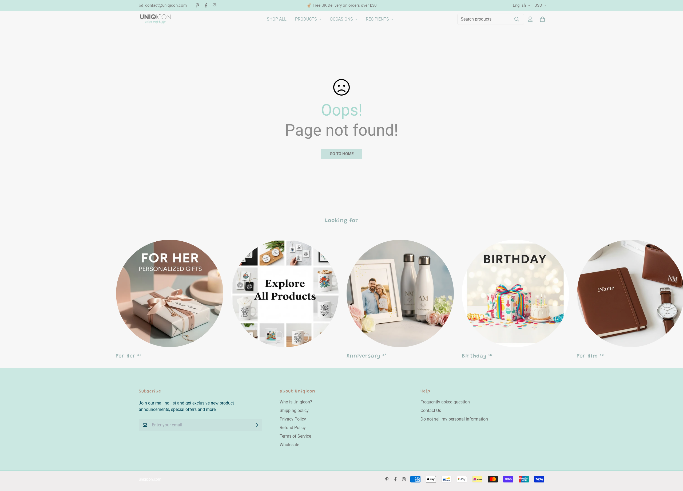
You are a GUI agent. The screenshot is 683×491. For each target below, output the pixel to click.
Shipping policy (294, 410)
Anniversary (366, 356)
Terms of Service (295, 436)
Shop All (277, 19)
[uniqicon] (155, 19)
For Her (129, 356)
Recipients (377, 19)
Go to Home (342, 153)
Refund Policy (293, 427)
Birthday (477, 356)
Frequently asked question (445, 401)
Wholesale (289, 444)
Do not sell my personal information (454, 419)
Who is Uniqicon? (296, 401)
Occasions (341, 19)
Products (306, 19)
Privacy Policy (293, 419)
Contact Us (430, 410)
